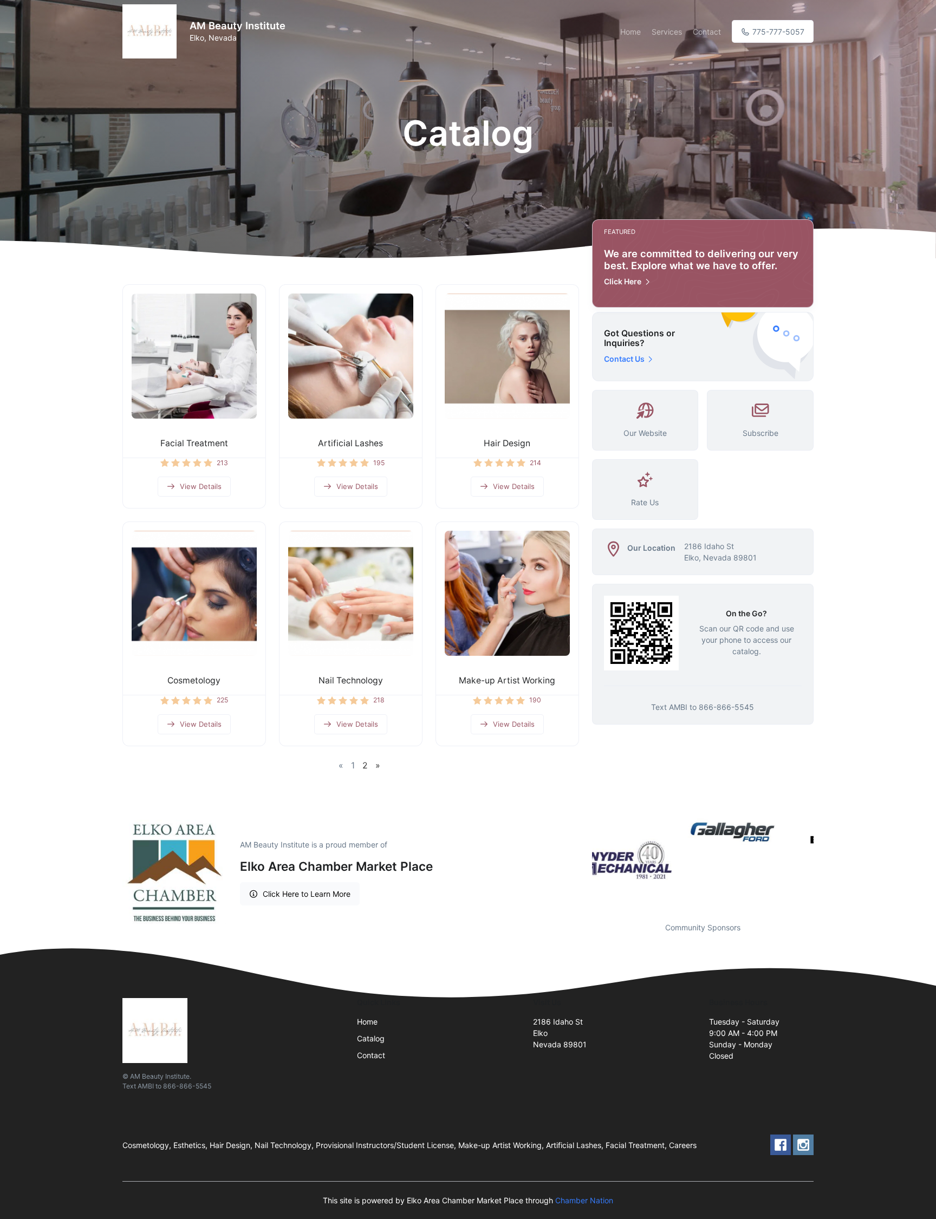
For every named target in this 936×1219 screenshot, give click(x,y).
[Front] (151, 31)
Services (667, 31)
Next (821, 860)
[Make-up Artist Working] (507, 593)
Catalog (371, 1038)
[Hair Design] (507, 356)
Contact (707, 31)
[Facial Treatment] (194, 356)
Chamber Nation (584, 1200)
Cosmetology (193, 680)
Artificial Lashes (350, 443)
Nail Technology (350, 680)
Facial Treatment (194, 443)
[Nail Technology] (350, 593)
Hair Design (507, 443)
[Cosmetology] (194, 593)
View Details (201, 486)
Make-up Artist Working (507, 680)
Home (630, 31)
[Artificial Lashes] (350, 356)
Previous (583, 860)
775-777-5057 (777, 31)
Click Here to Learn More (306, 893)
